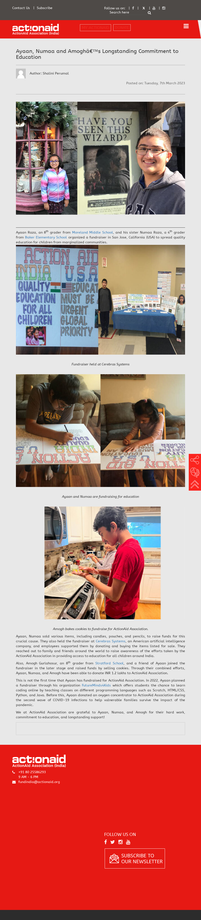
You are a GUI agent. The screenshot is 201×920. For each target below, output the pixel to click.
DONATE (122, 27)
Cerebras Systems (111, 641)
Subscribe (44, 8)
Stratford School (109, 663)
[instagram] (163, 8)
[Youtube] (153, 8)
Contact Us (21, 8)
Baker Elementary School (46, 237)
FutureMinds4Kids (96, 685)
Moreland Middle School (92, 232)
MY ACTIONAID (95, 27)
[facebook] (133, 8)
